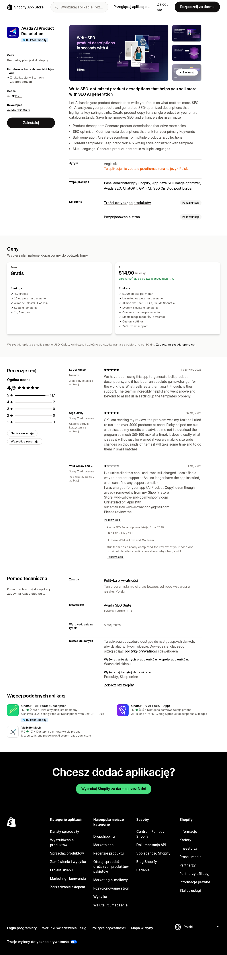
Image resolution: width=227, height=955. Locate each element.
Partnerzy (188, 865)
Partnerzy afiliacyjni (196, 874)
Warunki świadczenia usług (64, 928)
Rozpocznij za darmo (197, 7)
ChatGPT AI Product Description (44, 705)
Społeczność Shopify (153, 853)
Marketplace (103, 845)
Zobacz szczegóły (119, 685)
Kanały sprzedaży (64, 831)
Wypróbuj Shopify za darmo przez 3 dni (113, 789)
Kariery (185, 840)
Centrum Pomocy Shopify (150, 834)
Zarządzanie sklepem (67, 887)
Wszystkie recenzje (25, 441)
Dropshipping (104, 836)
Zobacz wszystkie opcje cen (176, 344)
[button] (58, 713)
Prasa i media (191, 857)
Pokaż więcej (112, 519)
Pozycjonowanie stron (122, 217)
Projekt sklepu (61, 870)
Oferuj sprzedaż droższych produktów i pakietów (112, 867)
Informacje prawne (195, 882)
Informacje (188, 831)
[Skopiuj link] (89, 369)
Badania (143, 870)
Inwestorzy (189, 848)
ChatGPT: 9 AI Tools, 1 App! (150, 705)
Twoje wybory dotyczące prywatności (38, 942)
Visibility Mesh (31, 727)
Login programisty (22, 928)
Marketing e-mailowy (110, 880)
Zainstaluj (31, 123)
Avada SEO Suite (18, 110)
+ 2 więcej (187, 72)
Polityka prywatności (121, 580)
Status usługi (190, 890)
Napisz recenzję (22, 433)
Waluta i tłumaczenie (110, 905)
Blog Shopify (146, 862)
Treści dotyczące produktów (127, 203)
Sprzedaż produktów (67, 853)
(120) (18, 96)
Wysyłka (100, 897)
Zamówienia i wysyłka (68, 862)
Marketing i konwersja (68, 878)
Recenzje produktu (108, 853)
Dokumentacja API (151, 845)
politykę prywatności (142, 651)
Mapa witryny (142, 928)
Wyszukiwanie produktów (62, 842)
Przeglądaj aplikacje (130, 7)
